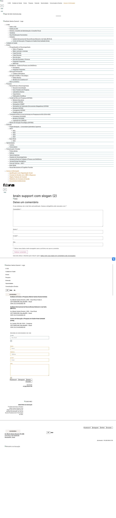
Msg (11, 363)
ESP (2, 11)
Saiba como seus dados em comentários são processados (57, 256)
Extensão (8, 280)
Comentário (17, 209)
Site (14, 242)
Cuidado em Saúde (10, 271)
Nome (15, 229)
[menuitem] (9, 3)
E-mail (15, 235)
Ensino (7, 274)
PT (2, 5)
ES (14, 290)
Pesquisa (8, 277)
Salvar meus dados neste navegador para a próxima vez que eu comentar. (36, 248)
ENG (2, 8)
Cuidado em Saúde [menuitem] (17, 3)
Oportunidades (9, 283)
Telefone (12, 351)
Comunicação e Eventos (12, 286)
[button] (58, 16)
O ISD (7, 268)
